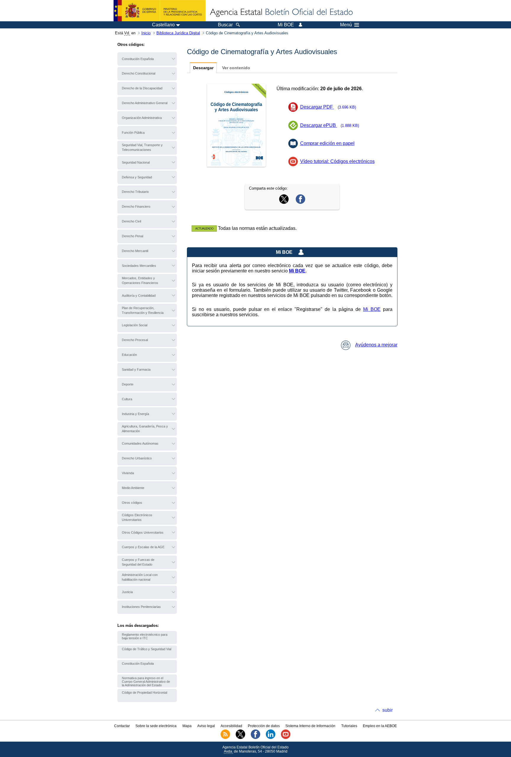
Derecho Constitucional (138, 73)
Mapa (187, 726)
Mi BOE (372, 309)
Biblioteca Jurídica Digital (178, 33)
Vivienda (128, 473)
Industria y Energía (135, 414)
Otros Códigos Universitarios (143, 532)
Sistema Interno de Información (310, 726)
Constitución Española (138, 59)
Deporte (127, 384)
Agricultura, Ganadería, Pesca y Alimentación (145, 428)
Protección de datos (264, 726)
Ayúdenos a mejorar (376, 344)
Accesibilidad (231, 726)
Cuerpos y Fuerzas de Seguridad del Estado (138, 562)
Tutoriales (349, 726)
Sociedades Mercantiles (139, 265)
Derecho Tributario (135, 191)
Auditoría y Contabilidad (139, 295)
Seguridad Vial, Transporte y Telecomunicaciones (142, 147)
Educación (129, 354)
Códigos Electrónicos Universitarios (137, 517)
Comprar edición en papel (327, 143)
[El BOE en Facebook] (255, 738)
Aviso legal (206, 726)
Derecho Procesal (135, 340)
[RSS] (225, 738)
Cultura (127, 399)
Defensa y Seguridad (137, 177)
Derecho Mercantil (135, 251)
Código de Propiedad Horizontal (144, 692)
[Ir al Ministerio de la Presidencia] (160, 10)
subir (387, 710)
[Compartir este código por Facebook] (300, 202)
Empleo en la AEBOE (380, 726)
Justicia (127, 592)
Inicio (146, 33)
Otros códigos (132, 502)
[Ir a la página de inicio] (281, 12)
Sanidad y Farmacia (136, 369)
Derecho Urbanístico (137, 458)
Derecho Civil (131, 221)
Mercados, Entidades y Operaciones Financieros (140, 280)
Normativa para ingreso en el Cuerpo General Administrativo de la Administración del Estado (146, 681)
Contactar (122, 726)
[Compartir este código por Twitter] (284, 202)
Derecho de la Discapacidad (142, 88)
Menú (346, 24)
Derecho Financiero (136, 206)
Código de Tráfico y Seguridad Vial (146, 649)
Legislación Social (134, 325)
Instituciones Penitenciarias (141, 606)
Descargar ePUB (329, 125)
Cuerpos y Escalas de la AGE (143, 547)
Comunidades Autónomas (140, 443)
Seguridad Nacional (136, 162)
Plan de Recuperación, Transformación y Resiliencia (143, 310)
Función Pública (133, 132)
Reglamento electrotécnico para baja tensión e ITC (144, 636)
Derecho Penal (132, 236)
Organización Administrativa (142, 118)
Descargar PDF (328, 106)
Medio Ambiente (133, 488)
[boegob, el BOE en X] (240, 738)
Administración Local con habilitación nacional (140, 577)
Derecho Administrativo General (144, 103)
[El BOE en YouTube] (285, 738)
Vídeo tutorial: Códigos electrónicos (337, 161)
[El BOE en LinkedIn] (270, 738)
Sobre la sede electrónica (156, 726)
